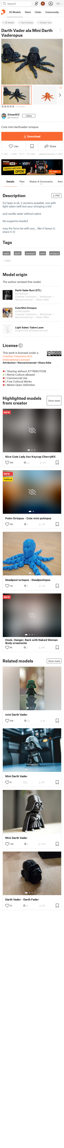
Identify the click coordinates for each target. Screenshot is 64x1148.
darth (18, 253)
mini (42, 253)
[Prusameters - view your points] (43, 3)
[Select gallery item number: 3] (34, 450)
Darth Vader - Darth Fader (22, 899)
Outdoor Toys (45, 22)
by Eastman (21, 293)
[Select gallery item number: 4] (34, 634)
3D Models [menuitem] (15, 12)
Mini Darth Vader (16, 776)
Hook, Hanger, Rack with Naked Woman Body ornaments (31, 641)
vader (6, 253)
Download (33, 136)
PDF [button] (57, 195)
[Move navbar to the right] (61, 12)
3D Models (9, 22)
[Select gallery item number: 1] (28, 450)
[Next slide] (60, 95)
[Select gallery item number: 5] (37, 634)
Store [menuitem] (28, 12)
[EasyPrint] (36, 4)
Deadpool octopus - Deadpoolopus (27, 579)
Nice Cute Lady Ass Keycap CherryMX (30, 456)
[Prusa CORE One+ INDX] (32, 167)
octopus (54, 253)
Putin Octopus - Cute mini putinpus (28, 518)
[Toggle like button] (7, 463)
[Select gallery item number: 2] (32, 450)
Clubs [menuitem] (38, 12)
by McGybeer (22, 311)
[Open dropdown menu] (60, 30)
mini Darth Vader (16, 714)
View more (54, 400)
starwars (30, 253)
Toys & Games (27, 22)
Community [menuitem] (52, 12)
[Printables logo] (3, 12)
